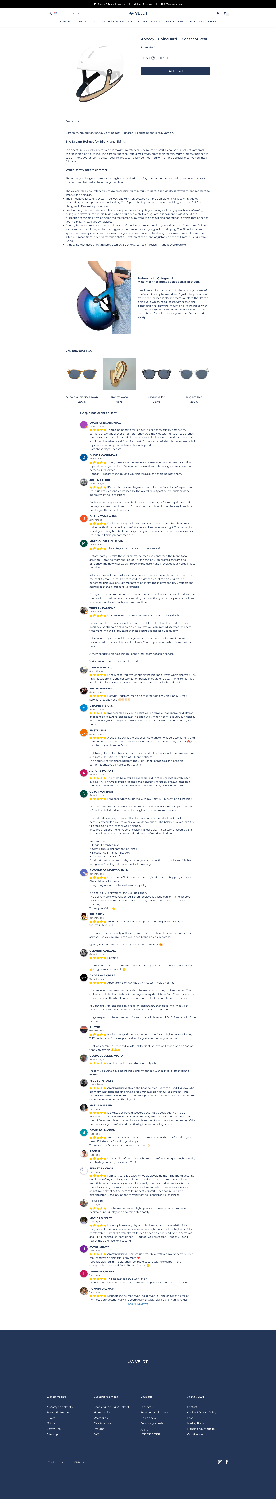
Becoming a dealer (152, 1423)
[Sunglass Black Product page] (156, 374)
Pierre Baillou (100, 667)
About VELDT (195, 1396)
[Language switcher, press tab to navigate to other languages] (57, 13)
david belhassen (102, 1130)
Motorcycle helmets (60, 1407)
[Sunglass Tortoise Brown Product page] (82, 374)
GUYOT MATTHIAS (101, 791)
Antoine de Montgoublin (108, 870)
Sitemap (52, 1434)
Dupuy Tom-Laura (103, 516)
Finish (147, 58)
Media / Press (195, 1423)
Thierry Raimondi (102, 608)
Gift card (52, 1423)
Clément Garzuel (102, 950)
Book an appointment (154, 1412)
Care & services (103, 1423)
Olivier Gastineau (103, 455)
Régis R (94, 1151)
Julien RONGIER (101, 688)
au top (94, 1027)
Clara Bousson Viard (106, 1055)
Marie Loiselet (100, 1218)
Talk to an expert (202, 21)
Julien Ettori (99, 479)
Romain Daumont (102, 1288)
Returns (99, 1428)
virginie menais (101, 705)
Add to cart (175, 71)
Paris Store (175, 21)
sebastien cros (101, 1168)
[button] (94, 21)
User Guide (101, 1417)
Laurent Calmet (101, 1271)
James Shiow (99, 1246)
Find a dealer (148, 1417)
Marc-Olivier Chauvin (106, 541)
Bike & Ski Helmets (59, 1412)
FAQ (96, 1434)
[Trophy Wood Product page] (119, 374)
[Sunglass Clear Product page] (194, 374)
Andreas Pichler (102, 975)
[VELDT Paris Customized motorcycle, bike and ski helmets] (138, 13)
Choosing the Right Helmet (111, 1407)
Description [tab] (73, 121)
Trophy (51, 1417)
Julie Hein (97, 914)
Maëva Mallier (100, 1105)
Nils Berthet (99, 1200)
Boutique (146, 1396)
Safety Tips (54, 1428)
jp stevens (97, 730)
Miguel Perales (101, 1080)
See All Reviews (138, 1303)
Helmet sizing (102, 1412)
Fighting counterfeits (201, 1428)
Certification (195, 1434)
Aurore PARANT (101, 770)
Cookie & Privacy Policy (201, 1412)
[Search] (50, 13)
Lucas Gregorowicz (105, 422)
